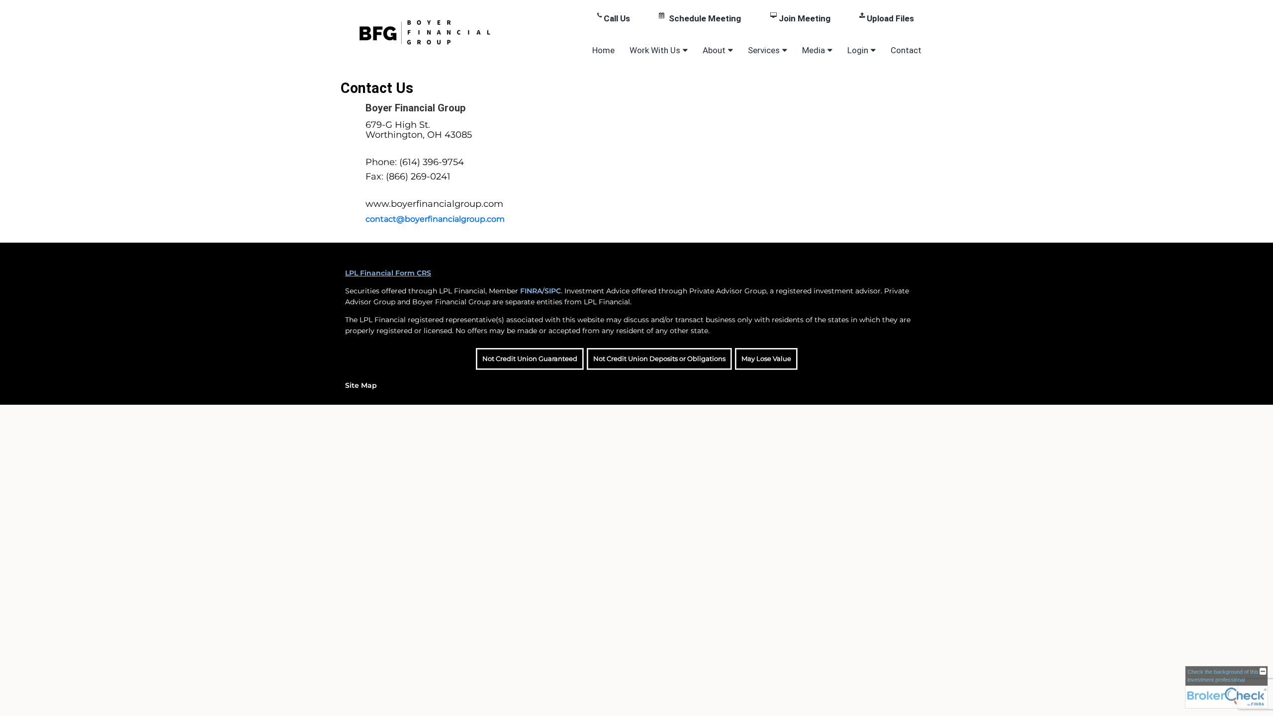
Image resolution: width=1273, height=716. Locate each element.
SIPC (553, 290)
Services (764, 50)
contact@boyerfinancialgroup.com (435, 219)
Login (857, 50)
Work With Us (655, 50)
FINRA (531, 290)
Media (813, 50)
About (714, 50)
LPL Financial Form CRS (388, 272)
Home (603, 50)
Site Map (361, 385)
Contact (906, 50)
